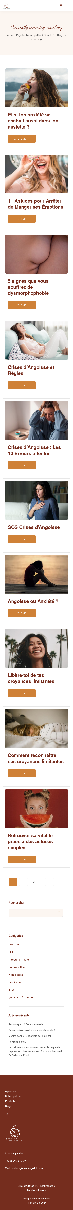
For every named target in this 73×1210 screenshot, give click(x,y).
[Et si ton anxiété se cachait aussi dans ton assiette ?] (36, 86)
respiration (15, 982)
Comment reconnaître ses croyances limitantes (36, 758)
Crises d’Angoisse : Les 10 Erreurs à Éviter (34, 450)
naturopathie (17, 967)
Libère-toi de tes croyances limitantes (31, 677)
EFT (11, 952)
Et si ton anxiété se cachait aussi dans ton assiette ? (33, 120)
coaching (14, 944)
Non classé (16, 974)
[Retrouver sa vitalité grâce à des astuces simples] (36, 807)
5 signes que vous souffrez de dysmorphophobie (28, 287)
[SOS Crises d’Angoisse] (36, 499)
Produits (10, 1101)
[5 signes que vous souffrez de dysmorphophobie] (36, 252)
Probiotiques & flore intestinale (26, 1024)
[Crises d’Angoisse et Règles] (36, 338)
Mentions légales (36, 1190)
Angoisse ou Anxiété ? (33, 601)
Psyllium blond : (17, 1041)
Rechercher (16, 902)
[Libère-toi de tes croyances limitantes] (36, 647)
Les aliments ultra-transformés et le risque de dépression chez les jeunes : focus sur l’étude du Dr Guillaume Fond (36, 1051)
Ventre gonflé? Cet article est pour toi (30, 1035)
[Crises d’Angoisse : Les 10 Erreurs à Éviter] (36, 418)
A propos (10, 1091)
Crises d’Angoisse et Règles (31, 369)
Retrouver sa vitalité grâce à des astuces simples (30, 841)
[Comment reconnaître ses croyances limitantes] (36, 726)
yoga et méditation (21, 997)
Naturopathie (13, 1096)
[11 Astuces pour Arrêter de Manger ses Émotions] (36, 172)
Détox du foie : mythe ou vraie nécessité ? (32, 1030)
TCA (11, 990)
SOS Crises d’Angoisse (34, 527)
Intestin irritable (19, 959)
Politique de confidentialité (36, 1198)
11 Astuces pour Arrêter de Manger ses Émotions (35, 203)
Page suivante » (60, 882)
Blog (8, 1106)
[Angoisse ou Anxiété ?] (36, 572)
